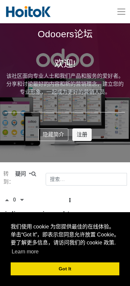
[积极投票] (9, 200)
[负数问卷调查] (22, 200)
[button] (70, 200)
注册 (82, 134)
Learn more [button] (25, 251)
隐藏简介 (53, 134)
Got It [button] (65, 268)
